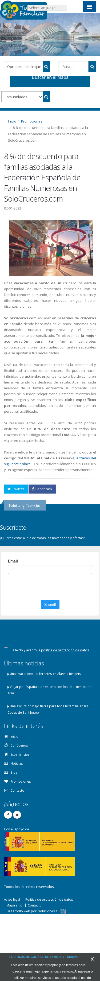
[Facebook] (8, 815)
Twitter (17, 488)
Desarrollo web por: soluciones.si (32, 911)
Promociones (31, 121)
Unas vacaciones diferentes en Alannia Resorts (45, 674)
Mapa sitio (14, 905)
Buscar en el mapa (50, 78)
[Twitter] (17, 815)
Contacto (35, 905)
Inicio (12, 121)
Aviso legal (12, 899)
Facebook (43, 488)
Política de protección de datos (49, 899)
